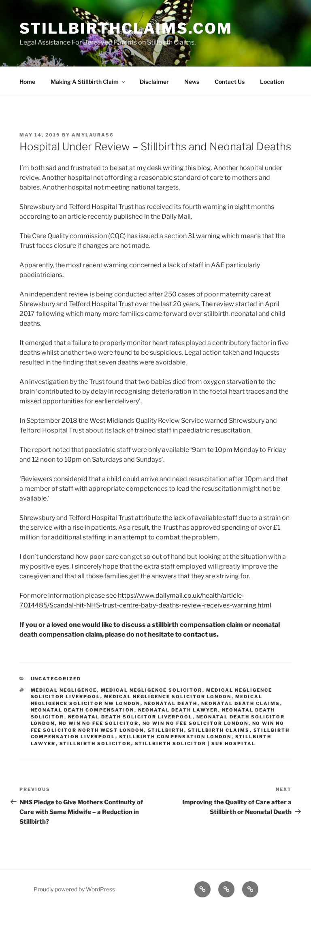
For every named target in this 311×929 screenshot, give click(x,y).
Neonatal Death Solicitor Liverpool (130, 717)
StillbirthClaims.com (125, 28)
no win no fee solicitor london (196, 723)
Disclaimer (154, 81)
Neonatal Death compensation (82, 710)
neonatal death (171, 703)
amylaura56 (93, 135)
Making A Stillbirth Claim (85, 81)
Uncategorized (56, 679)
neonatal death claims (240, 703)
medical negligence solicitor (151, 690)
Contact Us (230, 81)
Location (272, 81)
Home (27, 81)
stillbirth (166, 730)
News (191, 81)
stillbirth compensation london (175, 736)
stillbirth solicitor (95, 743)
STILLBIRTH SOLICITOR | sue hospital (195, 743)
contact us (200, 634)
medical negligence (64, 690)
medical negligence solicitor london (168, 696)
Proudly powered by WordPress (74, 889)
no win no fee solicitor (99, 723)
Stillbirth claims (219, 730)
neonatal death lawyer (178, 710)
